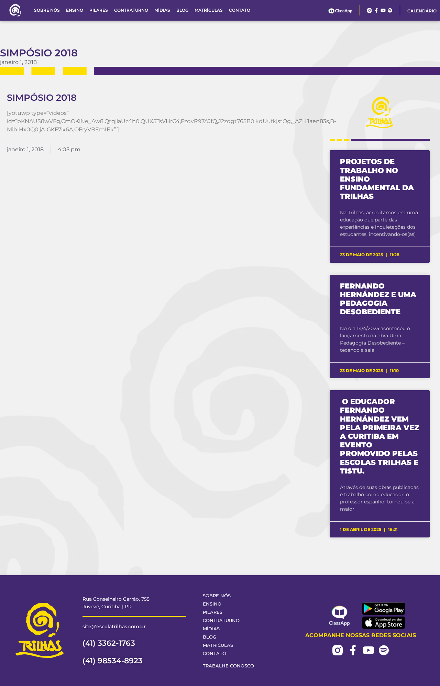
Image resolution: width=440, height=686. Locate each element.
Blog (182, 10)
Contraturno (131, 10)
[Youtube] (383, 10)
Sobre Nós (47, 10)
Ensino (74, 10)
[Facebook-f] (376, 10)
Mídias (162, 10)
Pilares (98, 10)
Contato (239, 10)
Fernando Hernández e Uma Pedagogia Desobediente (378, 299)
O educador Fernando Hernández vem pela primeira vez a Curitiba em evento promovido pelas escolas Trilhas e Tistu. (379, 436)
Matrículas (209, 10)
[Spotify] (390, 10)
